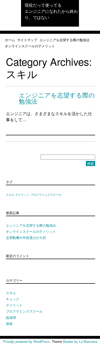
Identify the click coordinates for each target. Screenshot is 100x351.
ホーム (10, 39)
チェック (12, 299)
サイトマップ (27, 39)
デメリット (22, 194)
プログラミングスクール (46, 194)
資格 (9, 323)
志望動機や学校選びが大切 (26, 237)
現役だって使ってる (43, 5)
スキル (10, 194)
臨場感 (11, 317)
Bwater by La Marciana (80, 342)
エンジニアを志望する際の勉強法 (64, 39)
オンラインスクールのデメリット (30, 45)
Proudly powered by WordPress (26, 342)
